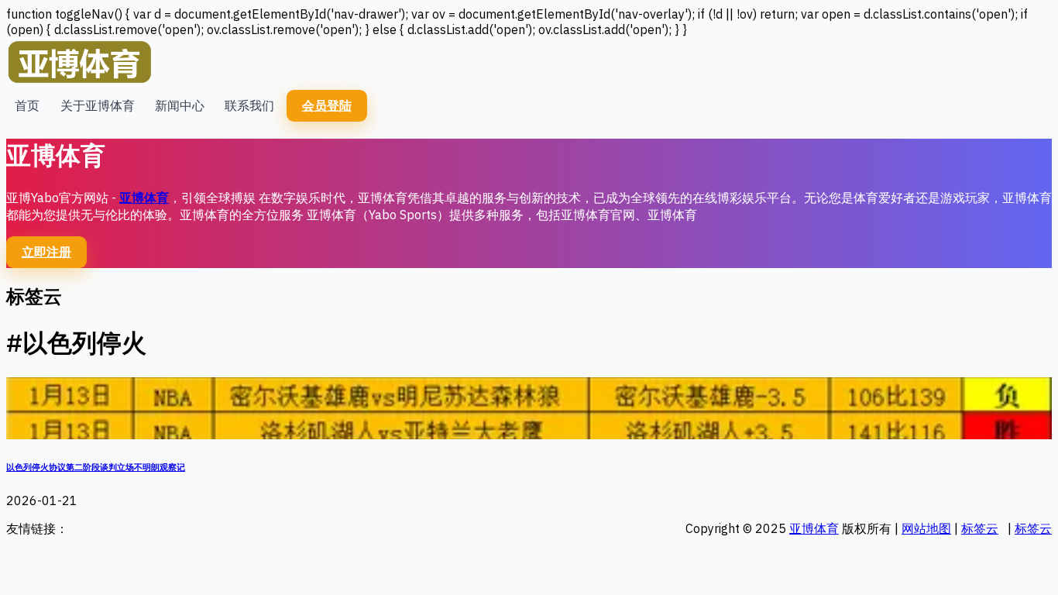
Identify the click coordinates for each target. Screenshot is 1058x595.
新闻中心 (179, 105)
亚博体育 (144, 197)
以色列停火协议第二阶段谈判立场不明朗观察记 (95, 467)
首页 (27, 105)
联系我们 (249, 105)
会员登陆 (327, 105)
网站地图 (926, 528)
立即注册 (46, 252)
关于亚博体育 (97, 105)
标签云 (979, 528)
